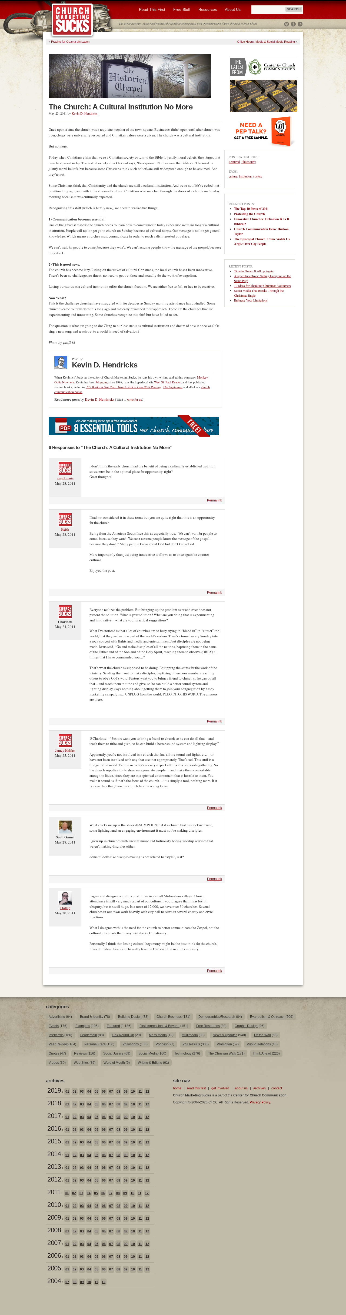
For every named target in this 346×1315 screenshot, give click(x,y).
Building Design (130, 1017)
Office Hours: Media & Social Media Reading (266, 41)
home (177, 1088)
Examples (82, 1026)
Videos (54, 1063)
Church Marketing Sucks (72, 20)
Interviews (56, 1035)
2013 (54, 1166)
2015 (54, 1141)
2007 (54, 1242)
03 (82, 1091)
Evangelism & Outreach (267, 1017)
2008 (54, 1230)
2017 (54, 1115)
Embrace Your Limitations (251, 300)
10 (133, 1091)
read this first (196, 1088)
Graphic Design (246, 1026)
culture (233, 176)
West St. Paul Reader (167, 382)
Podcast (162, 1044)
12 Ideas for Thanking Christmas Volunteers (262, 285)
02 (74, 1091)
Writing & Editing (150, 1063)
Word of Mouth (114, 1063)
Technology (182, 1053)
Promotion (224, 1044)
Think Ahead (262, 1053)
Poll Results (191, 1044)
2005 (54, 1268)
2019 (54, 1090)
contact (276, 1088)
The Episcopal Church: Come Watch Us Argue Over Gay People (262, 241)
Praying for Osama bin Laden (70, 41)
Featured (234, 161)
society (257, 176)
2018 (54, 1103)
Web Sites (81, 1063)
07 (111, 1091)
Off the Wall (262, 1035)
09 (126, 1091)
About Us (233, 9)
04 (89, 1091)
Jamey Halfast (65, 750)
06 (104, 1091)
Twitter (286, 24)
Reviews (80, 1053)
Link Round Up (123, 1035)
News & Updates (225, 1035)
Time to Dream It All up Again (254, 271)
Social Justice (113, 1053)
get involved (220, 1088)
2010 (54, 1204)
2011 (53, 1192)
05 (96, 1091)
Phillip (65, 907)
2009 (54, 1217)
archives (259, 1088)
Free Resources (208, 1026)
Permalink (214, 500)
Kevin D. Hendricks (85, 113)
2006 (54, 1255)
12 (147, 1091)
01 (67, 1091)
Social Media (148, 1053)
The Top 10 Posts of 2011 (251, 208)
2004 (54, 1280)
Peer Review (58, 1044)
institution (245, 176)
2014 (54, 1153)
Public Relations (259, 1044)
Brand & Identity (91, 1017)
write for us (134, 399)
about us (241, 1088)
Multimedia (190, 1035)
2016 (54, 1128)
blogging (102, 382)
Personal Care (95, 1044)
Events (54, 1026)
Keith (65, 529)
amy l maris (65, 478)
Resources (207, 9)
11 (140, 1091)
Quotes (54, 1053)
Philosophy (248, 161)
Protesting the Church (249, 214)
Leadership (88, 1035)
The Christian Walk (222, 1053)
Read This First (152, 9)
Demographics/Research (216, 1017)
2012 (54, 1179)
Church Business (169, 1017)
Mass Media (158, 1035)
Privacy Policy (260, 1102)
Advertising (57, 1017)
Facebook (293, 24)
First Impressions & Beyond (159, 1026)
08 (118, 1091)
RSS (300, 24)
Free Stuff (181, 9)
